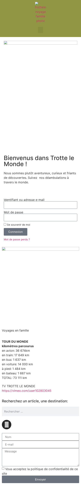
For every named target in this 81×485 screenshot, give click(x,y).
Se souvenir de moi (18, 224)
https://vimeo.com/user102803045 (26, 390)
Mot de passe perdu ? (17, 239)
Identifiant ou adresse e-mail (24, 199)
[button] (40, 30)
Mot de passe (13, 212)
